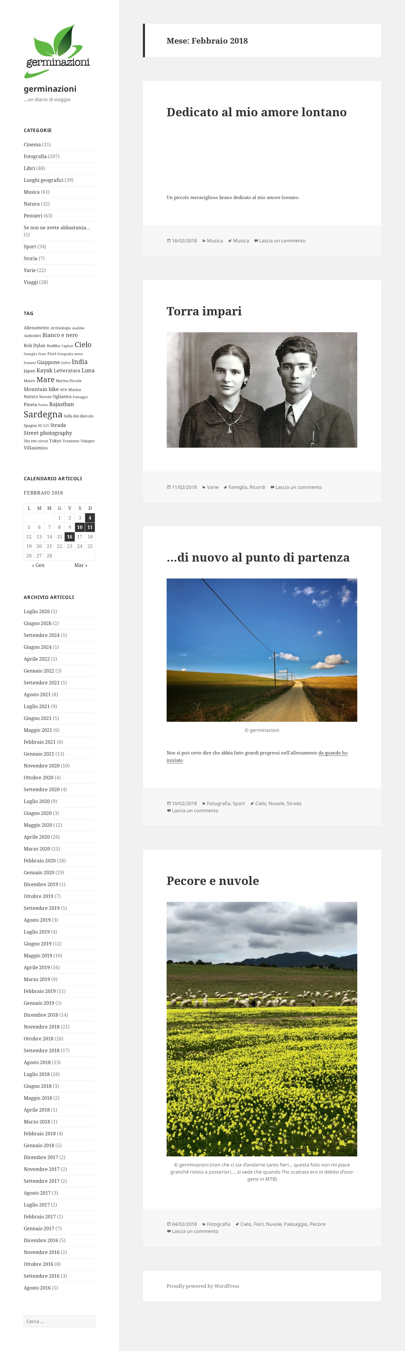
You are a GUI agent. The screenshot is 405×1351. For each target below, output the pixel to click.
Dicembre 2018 (41, 1015)
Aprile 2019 (37, 967)
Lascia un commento (282, 240)
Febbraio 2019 (40, 991)
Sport (30, 246)
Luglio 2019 (37, 932)
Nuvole (45, 396)
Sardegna (43, 414)
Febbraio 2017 (40, 1216)
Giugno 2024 (38, 647)
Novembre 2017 (42, 1169)
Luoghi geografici (43, 180)
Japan (29, 370)
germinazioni (50, 88)
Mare (45, 379)
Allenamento (36, 327)
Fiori (51, 353)
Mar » (80, 565)
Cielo (83, 344)
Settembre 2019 (42, 908)
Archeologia (60, 327)
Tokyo (55, 441)
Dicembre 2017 (41, 1157)
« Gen (38, 565)
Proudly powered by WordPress (203, 1286)
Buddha (53, 345)
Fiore (42, 354)
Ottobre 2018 (38, 1038)
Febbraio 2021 (40, 742)
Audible (78, 328)
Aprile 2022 (37, 659)
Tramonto (71, 440)
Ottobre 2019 (38, 896)
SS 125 (43, 425)
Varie (30, 270)
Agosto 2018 (37, 1062)
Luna (88, 370)
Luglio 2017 (37, 1204)
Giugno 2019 (38, 943)
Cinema (32, 144)
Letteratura (67, 370)
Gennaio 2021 (39, 754)
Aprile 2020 (37, 837)
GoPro (66, 363)
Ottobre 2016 (38, 1264)
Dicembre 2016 (41, 1240)
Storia (30, 258)
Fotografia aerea (70, 354)
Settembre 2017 (42, 1181)
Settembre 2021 (42, 682)
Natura (32, 204)
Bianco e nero (60, 334)
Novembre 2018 (42, 1026)
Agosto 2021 (37, 694)
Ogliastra (61, 396)
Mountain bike (41, 388)
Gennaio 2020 (39, 872)
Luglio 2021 (37, 706)
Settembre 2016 (42, 1276)
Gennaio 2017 (39, 1228)
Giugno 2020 (38, 813)
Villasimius (36, 448)
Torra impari (204, 311)
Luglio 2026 (37, 611)
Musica (32, 192)
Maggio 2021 (38, 730)
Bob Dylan (35, 345)
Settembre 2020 (42, 789)
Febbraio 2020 (40, 860)
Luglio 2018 (37, 1074)
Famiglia (30, 354)
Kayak (44, 370)
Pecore (318, 1224)
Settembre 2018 (42, 1050)
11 (90, 527)
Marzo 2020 (37, 848)
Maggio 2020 (38, 825)
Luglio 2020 (37, 801)
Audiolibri (32, 335)
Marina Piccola (69, 380)
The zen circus (36, 440)
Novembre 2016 (42, 1252)
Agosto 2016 (37, 1288)
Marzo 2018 (37, 1121)
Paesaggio (80, 397)
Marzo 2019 (37, 979)
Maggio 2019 (38, 955)
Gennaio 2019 (39, 1003)
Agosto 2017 (37, 1193)
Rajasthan (61, 404)
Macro (29, 380)
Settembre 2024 (42, 635)
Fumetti (30, 363)
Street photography (48, 432)
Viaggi (31, 282)
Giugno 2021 (38, 718)
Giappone (48, 362)
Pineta (30, 404)
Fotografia (35, 156)
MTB (63, 390)
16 (69, 536)
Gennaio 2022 (39, 670)
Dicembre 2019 (41, 884)
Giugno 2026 (38, 623)
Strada (58, 424)
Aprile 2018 (37, 1110)
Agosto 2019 (37, 920)
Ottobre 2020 (38, 777)
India (80, 361)
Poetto (43, 405)
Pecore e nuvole (213, 880)
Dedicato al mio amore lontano (257, 112)
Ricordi (257, 487)
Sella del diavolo (79, 416)
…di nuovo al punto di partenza (258, 557)
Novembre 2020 (42, 765)
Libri (29, 168)
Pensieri (33, 215)
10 (79, 527)
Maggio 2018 (38, 1098)
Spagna (30, 425)
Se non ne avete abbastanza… (57, 227)
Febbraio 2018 (40, 1133)
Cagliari (67, 346)
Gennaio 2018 (39, 1145)
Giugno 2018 (38, 1086)
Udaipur (88, 440)
